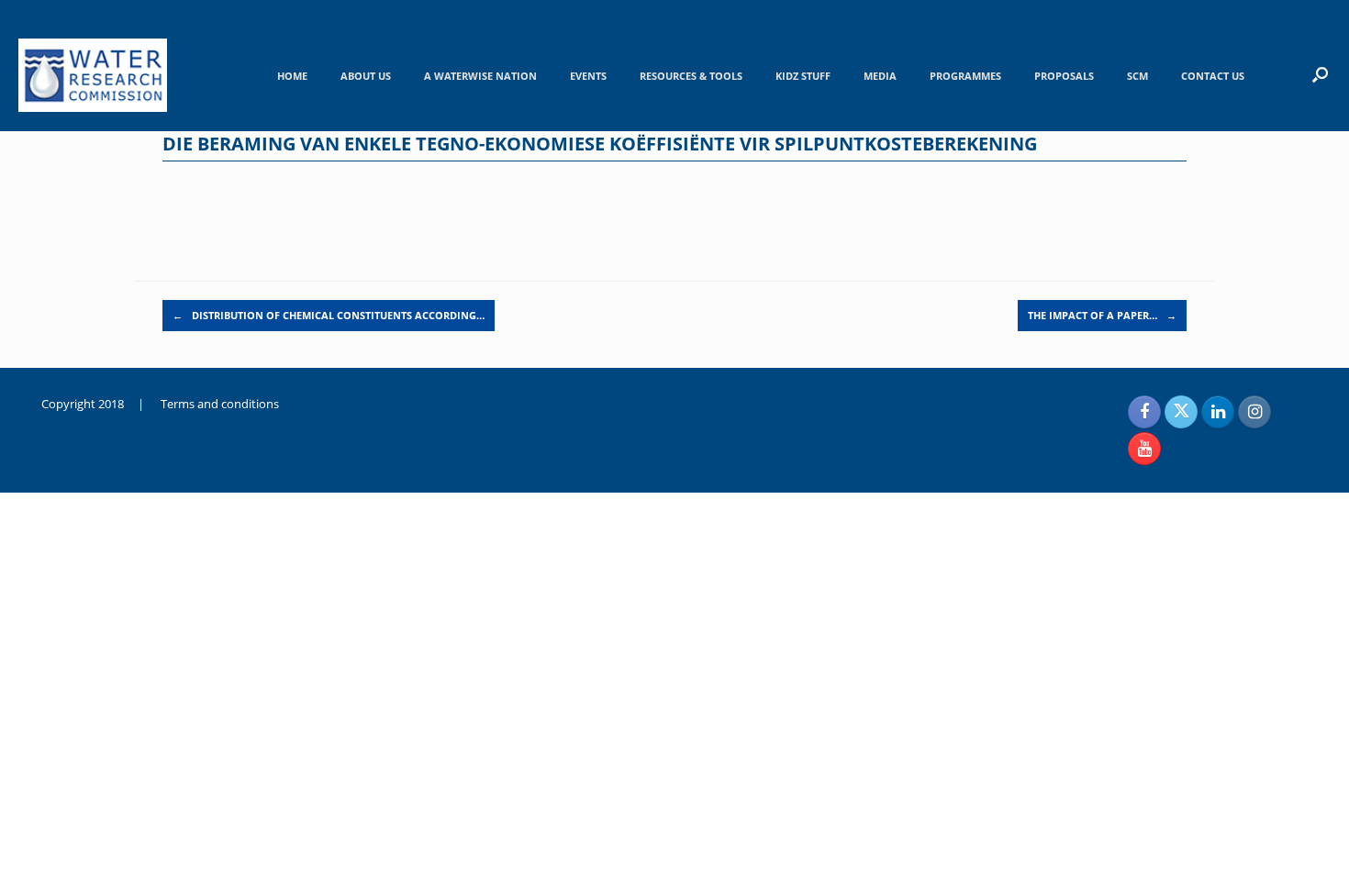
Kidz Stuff (803, 76)
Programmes (965, 76)
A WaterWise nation (480, 76)
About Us (365, 76)
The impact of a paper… (1102, 315)
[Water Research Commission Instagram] (1254, 411)
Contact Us (1212, 76)
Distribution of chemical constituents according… (329, 315)
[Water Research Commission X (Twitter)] (1181, 411)
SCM (1137, 76)
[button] (1320, 74)
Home (292, 76)
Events (588, 76)
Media (880, 76)
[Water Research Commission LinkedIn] (1217, 411)
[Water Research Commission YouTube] (1144, 448)
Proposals (1064, 76)
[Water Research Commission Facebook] (1144, 411)
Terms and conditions (220, 403)
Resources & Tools (691, 76)
